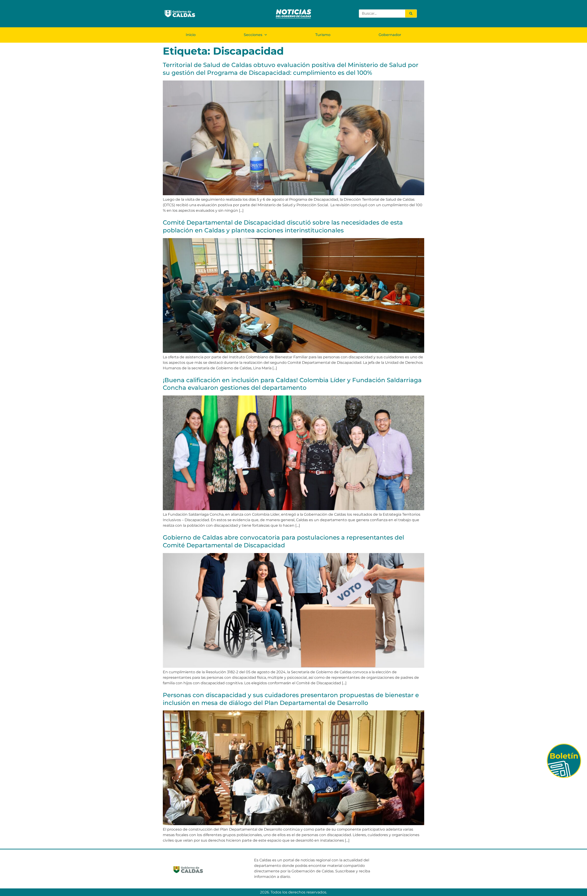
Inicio (191, 35)
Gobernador (390, 35)
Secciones (253, 35)
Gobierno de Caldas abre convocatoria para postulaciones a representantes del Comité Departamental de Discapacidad (283, 541)
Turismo (322, 35)
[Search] (411, 13)
